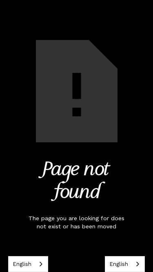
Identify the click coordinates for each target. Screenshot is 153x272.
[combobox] (28, 264)
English (22, 264)
